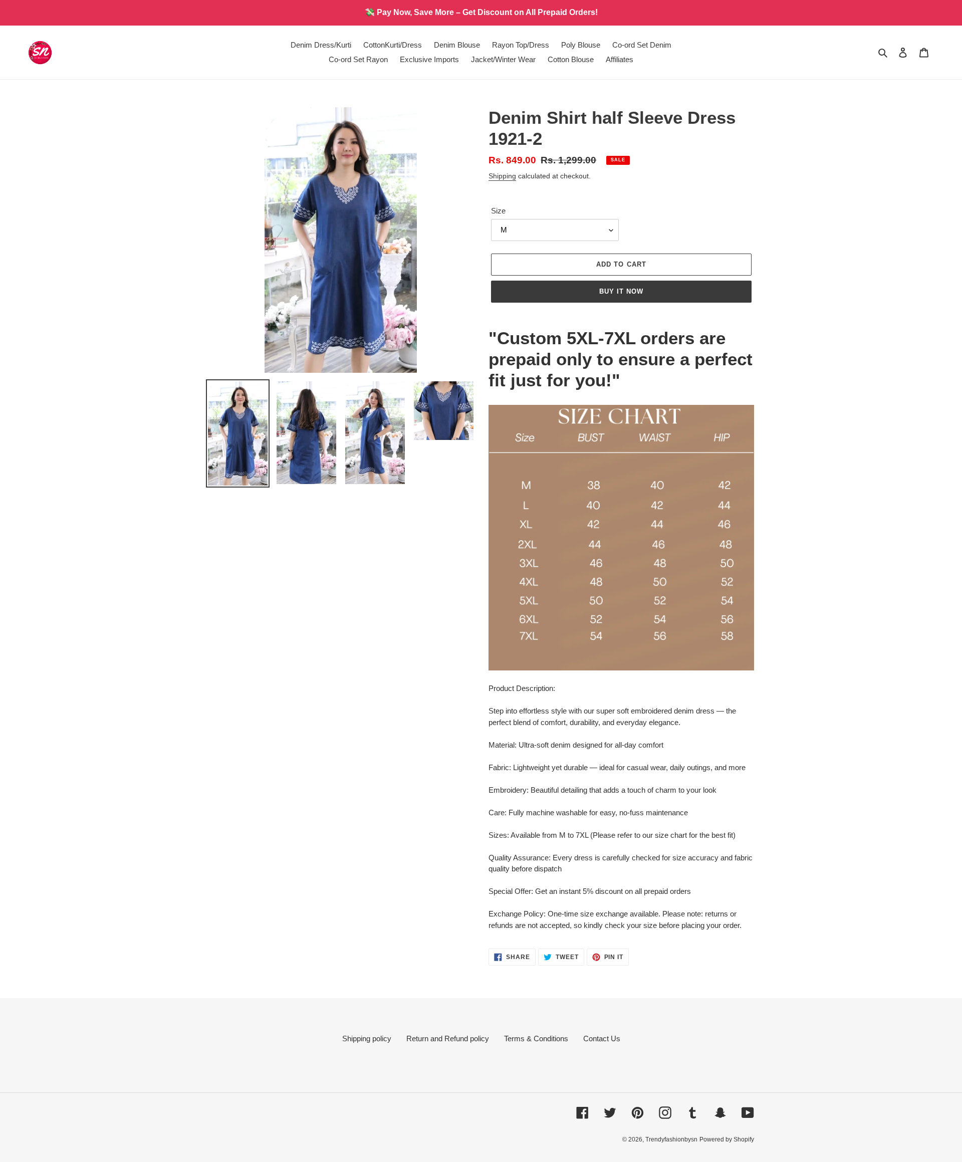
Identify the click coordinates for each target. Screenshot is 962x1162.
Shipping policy (366, 1038)
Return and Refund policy (447, 1038)
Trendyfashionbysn (671, 1139)
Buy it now (621, 291)
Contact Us (601, 1038)
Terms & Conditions (536, 1038)
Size (498, 210)
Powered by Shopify (726, 1139)
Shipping (502, 176)
